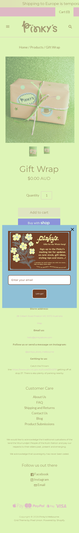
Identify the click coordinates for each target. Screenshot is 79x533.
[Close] (72, 229)
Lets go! (40, 293)
